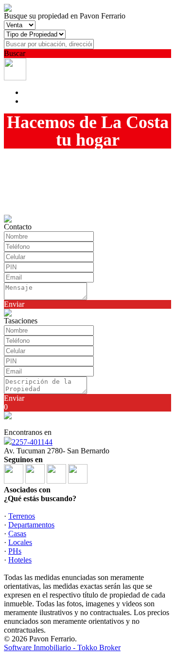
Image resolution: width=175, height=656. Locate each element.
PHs (14, 551)
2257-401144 (32, 442)
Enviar (14, 304)
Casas (17, 533)
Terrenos (21, 516)
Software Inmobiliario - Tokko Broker (62, 647)
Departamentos (31, 525)
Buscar (14, 53)
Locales (20, 542)
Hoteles (20, 560)
